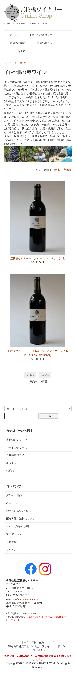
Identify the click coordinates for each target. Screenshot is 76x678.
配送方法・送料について (20, 518)
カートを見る (17, 51)
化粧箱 (10, 470)
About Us (11, 503)
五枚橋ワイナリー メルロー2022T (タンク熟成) (37, 258)
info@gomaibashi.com (26, 598)
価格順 (56, 169)
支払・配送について (41, 34)
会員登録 (11, 541)
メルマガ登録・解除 (18, 526)
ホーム (14, 34)
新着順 (68, 169)
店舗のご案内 (17, 43)
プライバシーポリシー (55, 646)
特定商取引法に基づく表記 (23, 646)
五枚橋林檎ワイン (16, 455)
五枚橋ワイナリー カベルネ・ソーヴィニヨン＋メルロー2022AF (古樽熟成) (38, 353)
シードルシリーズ (16, 447)
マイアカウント (15, 534)
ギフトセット (14, 462)
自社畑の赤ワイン (24, 62)
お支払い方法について (19, 510)
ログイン (11, 549)
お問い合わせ (45, 43)
